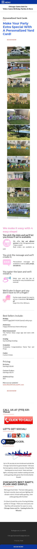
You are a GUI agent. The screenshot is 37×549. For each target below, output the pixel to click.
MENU (7, 2)
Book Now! (18, 547)
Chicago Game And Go (18, 7)
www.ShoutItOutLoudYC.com (13, 385)
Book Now (11, 40)
